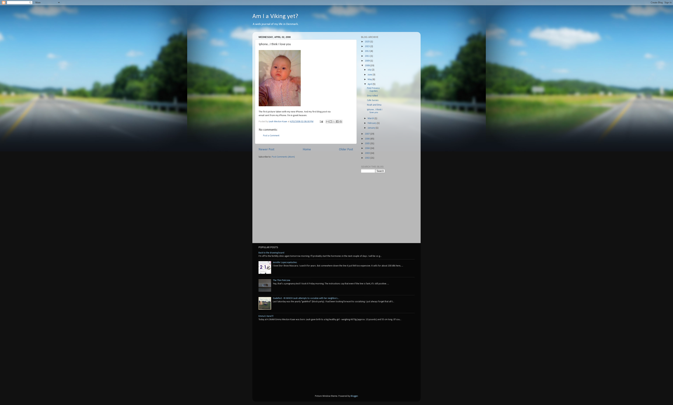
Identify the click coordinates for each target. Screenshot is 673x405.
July (370, 70)
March (371, 118)
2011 (367, 56)
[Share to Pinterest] (340, 121)
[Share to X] (334, 121)
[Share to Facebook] (337, 121)
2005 (367, 143)
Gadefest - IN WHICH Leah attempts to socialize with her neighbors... (306, 298)
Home (307, 149)
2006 (367, 139)
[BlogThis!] (330, 121)
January (372, 128)
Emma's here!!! (266, 316)
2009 (367, 61)
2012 (367, 51)
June (370, 75)
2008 (367, 65)
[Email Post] (321, 121)
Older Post (346, 149)
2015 (367, 46)
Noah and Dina (374, 105)
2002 (367, 158)
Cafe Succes (373, 100)
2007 (367, 134)
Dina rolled (372, 96)
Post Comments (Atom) (283, 157)
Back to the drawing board (271, 253)
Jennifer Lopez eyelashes (285, 262)
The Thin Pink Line (281, 280)
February (372, 123)
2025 (367, 42)
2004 (367, 148)
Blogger (354, 396)
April (370, 84)
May (370, 79)
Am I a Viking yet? (275, 16)
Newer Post (266, 149)
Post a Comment (271, 136)
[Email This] (327, 121)
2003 (367, 153)
